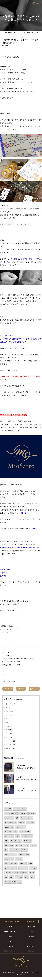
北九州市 (7, 872)
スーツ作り (12, 681)
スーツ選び (9, 733)
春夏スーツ (21, 822)
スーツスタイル (9, 845)
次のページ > (34, 689)
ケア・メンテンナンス (22, 845)
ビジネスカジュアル (10, 854)
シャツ (33, 877)
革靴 (17, 818)
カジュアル (9, 711)
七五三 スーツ (9, 827)
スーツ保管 (8, 809)
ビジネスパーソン (16, 841)
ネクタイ (7, 882)
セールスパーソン (27, 836)
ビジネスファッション (11, 863)
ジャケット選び (10, 741)
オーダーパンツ (22, 868)
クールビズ (19, 859)
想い (6, 850)
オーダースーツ (16, 872)
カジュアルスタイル (26, 818)
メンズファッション (10, 822)
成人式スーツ (27, 841)
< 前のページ (8, 689)
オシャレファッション (19, 809)
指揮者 (30, 863)
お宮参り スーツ (21, 827)
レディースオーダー (10, 813)
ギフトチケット (9, 836)
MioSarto (5, 681)
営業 (13, 882)
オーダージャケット (10, 868)
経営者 (12, 877)
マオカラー (23, 863)
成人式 (18, 836)
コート (26, 877)
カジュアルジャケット (11, 831)
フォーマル (9, 715)
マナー (19, 882)
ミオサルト (33, 845)
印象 (6, 877)
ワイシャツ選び (11, 744)
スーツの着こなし (11, 737)
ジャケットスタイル (23, 854)
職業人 (7, 841)
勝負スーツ (32, 813)
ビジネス (8, 708)
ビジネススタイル (15, 850)
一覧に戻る (21, 689)
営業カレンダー (10, 748)
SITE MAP (31, 951)
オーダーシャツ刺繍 (25, 831)
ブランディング (10, 719)
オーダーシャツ (9, 859)
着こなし (31, 872)
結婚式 (25, 872)
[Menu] (37, 3)
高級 (7, 722)
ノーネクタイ (33, 868)
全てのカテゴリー (11, 704)
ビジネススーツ (22, 813)
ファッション (30, 822)
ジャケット (19, 877)
